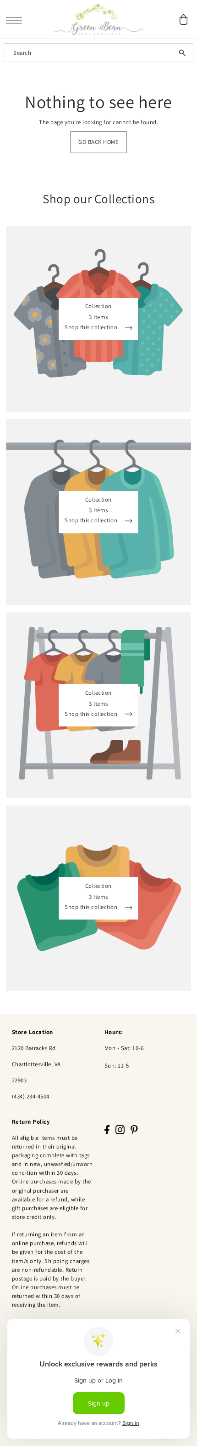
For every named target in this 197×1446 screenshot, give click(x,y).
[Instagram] (120, 1129)
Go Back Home (98, 142)
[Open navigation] (16, 19)
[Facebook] (106, 1129)
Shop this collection (92, 328)
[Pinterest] (134, 1129)
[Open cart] (183, 19)
